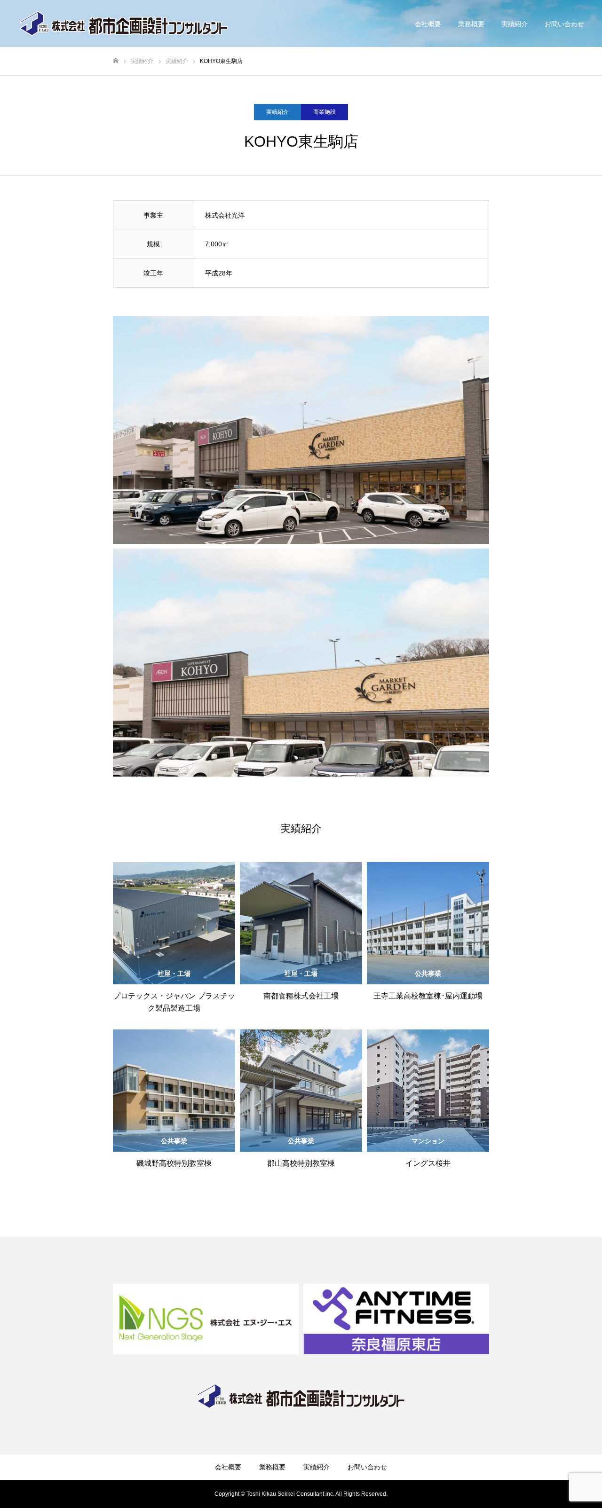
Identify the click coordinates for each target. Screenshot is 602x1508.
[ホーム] (116, 61)
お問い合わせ (564, 24)
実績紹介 (514, 24)
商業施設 (324, 112)
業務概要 (471, 24)
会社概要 (428, 24)
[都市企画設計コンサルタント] (124, 23)
